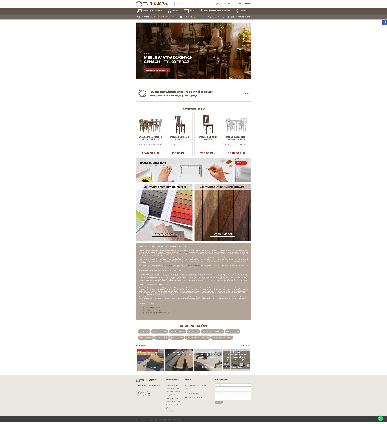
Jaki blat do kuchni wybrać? (152, 307)
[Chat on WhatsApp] (380, 418)
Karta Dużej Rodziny (173, 391)
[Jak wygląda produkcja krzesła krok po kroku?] (208, 359)
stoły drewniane (208, 276)
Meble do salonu (232, 331)
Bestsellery (193, 109)
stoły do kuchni (168, 265)
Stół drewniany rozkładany (197, 337)
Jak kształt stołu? (148, 309)
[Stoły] (191, 11)
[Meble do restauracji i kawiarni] (217, 11)
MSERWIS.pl (183, 419)
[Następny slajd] (247, 50)
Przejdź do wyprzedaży (156, 70)
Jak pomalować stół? (150, 314)
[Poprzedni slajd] (139, 50)
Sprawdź (240, 163)
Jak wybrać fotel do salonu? (152, 310)
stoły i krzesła (183, 252)
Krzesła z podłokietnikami (212, 331)
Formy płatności (171, 395)
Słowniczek (169, 411)
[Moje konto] (217, 3)
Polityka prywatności (173, 401)
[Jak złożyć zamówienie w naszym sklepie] (236, 359)
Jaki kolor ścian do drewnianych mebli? (156, 312)
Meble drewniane (146, 337)
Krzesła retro (193, 331)
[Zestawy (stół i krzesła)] (151, 11)
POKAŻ (150, 114)
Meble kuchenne (162, 337)
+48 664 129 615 (244, 4)
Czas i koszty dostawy (173, 398)
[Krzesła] (175, 11)
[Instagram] (143, 393)
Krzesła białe (144, 331)
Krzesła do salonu (177, 331)
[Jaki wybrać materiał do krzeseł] (150, 357)
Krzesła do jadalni (159, 331)
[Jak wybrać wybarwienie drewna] (179, 357)
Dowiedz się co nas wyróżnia (148, 385)
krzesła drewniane (194, 265)
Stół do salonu (177, 337)
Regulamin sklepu (172, 385)
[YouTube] (149, 393)
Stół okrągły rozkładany (221, 337)
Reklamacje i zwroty (172, 388)
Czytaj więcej (246, 345)
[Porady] (243, 11)
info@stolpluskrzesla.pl (195, 397)
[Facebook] (138, 393)
